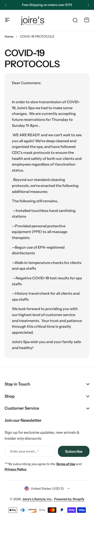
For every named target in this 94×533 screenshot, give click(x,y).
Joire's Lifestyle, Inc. (37, 499)
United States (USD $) (47, 488)
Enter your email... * (24, 451)
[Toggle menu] (7, 20)
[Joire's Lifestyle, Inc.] (33, 20)
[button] (5, 5)
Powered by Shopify (69, 499)
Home (9, 36)
